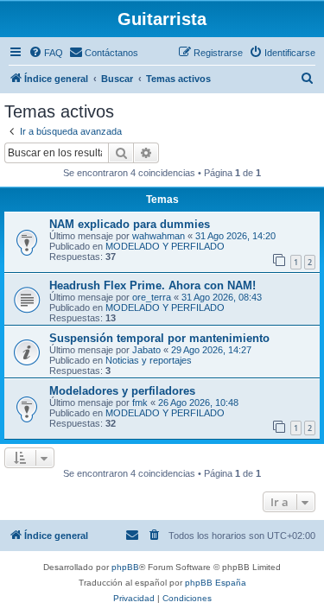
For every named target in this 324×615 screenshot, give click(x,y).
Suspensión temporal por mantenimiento (159, 338)
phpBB (125, 567)
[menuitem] (46, 52)
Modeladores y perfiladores (122, 390)
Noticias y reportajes (148, 360)
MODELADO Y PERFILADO (165, 246)
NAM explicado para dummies (129, 224)
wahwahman (158, 236)
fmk (140, 402)
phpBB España (215, 582)
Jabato (146, 350)
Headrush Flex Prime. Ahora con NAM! (152, 285)
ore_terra (151, 297)
